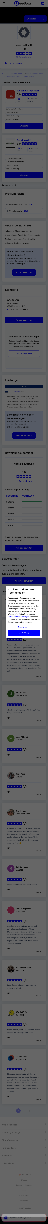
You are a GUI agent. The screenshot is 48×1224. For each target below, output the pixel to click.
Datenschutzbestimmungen (18, 617)
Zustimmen (24, 633)
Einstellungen (23, 627)
